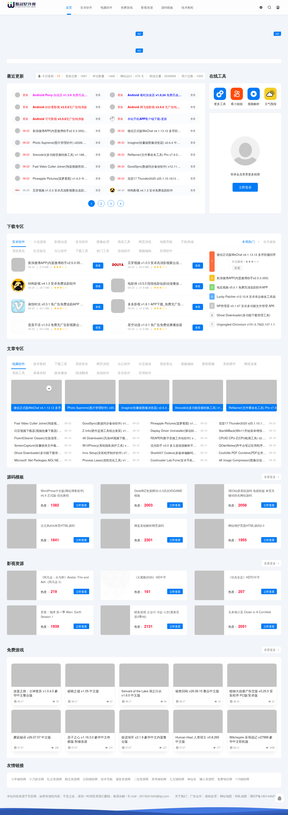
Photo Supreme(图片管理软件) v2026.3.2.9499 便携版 (60, 142)
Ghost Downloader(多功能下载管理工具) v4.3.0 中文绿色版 (243, 315)
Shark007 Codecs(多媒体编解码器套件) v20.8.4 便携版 (174, 453)
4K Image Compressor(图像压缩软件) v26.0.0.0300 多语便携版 (242, 460)
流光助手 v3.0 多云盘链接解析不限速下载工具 (174, 445)
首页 (69, 7)
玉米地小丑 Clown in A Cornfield (249, 612)
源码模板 (167, 7)
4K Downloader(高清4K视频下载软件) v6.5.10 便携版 (106, 438)
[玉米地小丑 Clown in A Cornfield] (209, 620)
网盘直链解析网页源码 (149, 525)
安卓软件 (86, 7)
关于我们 (181, 796)
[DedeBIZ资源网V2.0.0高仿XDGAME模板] (115, 499)
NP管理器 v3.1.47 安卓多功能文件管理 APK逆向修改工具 (245, 306)
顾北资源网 (72, 779)
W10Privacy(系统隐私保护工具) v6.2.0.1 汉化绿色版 (106, 445)
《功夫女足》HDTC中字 (244, 577)
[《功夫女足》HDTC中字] (209, 585)
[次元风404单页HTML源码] (21, 533)
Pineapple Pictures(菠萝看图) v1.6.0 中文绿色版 (60, 178)
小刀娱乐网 (36, 779)
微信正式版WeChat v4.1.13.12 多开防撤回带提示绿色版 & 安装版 (155, 131)
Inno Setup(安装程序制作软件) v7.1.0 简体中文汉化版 (106, 453)
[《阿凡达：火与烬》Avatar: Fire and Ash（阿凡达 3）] (21, 585)
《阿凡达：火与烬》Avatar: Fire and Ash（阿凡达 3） (65, 579)
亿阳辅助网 (90, 779)
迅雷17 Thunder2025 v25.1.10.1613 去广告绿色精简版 (155, 178)
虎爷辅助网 (159, 779)
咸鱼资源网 (123, 779)
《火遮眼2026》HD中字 (150, 577)
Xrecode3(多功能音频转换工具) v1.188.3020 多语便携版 (60, 154)
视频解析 (254, 104)
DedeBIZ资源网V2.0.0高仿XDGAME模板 (158, 493)
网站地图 (226, 796)
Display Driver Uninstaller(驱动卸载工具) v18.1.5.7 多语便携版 (174, 430)
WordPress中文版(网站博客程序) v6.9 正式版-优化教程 (62, 493)
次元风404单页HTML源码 (58, 525)
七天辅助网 (177, 779)
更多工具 (220, 104)
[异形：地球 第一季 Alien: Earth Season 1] (21, 620)
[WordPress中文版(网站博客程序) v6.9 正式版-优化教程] (21, 499)
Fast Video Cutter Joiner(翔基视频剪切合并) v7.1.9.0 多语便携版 (60, 166)
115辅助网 (242, 779)
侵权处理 (211, 796)
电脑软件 (106, 7)
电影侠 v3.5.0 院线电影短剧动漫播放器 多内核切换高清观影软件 (173, 283)
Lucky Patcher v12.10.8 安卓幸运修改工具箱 (246, 296)
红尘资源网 (54, 779)
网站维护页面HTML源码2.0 (246, 525)
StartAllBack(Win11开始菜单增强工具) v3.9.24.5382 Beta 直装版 (242, 430)
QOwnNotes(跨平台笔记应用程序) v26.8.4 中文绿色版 (242, 445)
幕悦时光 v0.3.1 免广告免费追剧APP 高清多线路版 (63, 304)
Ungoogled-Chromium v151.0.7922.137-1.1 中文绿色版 (246, 324)
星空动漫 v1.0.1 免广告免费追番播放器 (155, 324)
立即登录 (245, 187)
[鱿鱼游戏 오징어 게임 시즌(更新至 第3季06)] (115, 620)
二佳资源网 (141, 779)
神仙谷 (191, 779)
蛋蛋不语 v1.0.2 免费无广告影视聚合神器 (57, 324)
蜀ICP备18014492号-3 (265, 796)
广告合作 (196, 796)
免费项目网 (224, 779)
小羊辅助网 (18, 779)
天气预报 (270, 104)
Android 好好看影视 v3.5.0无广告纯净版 (60, 107)
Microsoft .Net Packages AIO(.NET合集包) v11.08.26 (38, 460)
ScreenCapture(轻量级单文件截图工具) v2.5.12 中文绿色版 (38, 445)
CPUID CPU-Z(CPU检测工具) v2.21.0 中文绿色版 (242, 438)
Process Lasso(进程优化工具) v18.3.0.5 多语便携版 (106, 460)
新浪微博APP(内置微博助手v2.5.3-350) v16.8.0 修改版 (60, 131)
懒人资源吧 (206, 779)
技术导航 (107, 779)
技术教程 (187, 7)
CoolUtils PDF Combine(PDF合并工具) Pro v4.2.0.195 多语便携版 (242, 453)
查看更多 (270, 477)
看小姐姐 (237, 104)
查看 (98, 95)
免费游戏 (127, 7)
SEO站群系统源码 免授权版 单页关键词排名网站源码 (251, 493)
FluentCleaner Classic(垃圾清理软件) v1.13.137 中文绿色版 (38, 438)
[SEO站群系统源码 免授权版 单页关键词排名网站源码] (209, 499)
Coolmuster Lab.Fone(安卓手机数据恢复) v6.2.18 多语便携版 (174, 460)
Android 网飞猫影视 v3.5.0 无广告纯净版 (155, 107)
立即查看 (81, 505)
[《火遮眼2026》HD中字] (115, 585)
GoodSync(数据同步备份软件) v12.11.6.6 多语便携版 (155, 166)
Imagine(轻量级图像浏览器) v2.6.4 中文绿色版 (155, 142)
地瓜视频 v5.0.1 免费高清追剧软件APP (242, 287)
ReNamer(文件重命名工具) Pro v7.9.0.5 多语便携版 (155, 154)
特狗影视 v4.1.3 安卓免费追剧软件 (150, 190)
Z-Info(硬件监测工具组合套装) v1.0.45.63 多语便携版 (106, 430)
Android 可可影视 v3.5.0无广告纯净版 (58, 119)
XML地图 (241, 796)
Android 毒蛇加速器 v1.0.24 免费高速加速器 (155, 95)
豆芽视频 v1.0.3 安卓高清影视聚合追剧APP (60, 190)
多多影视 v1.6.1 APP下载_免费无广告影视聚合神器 (164, 304)
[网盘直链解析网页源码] (115, 533)
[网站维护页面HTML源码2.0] (209, 533)
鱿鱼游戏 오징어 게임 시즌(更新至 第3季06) (156, 614)
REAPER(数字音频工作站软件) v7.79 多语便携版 (174, 438)
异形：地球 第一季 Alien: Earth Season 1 (61, 614)
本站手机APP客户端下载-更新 (147, 119)
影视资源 (147, 7)
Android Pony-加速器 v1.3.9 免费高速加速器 (60, 95)
